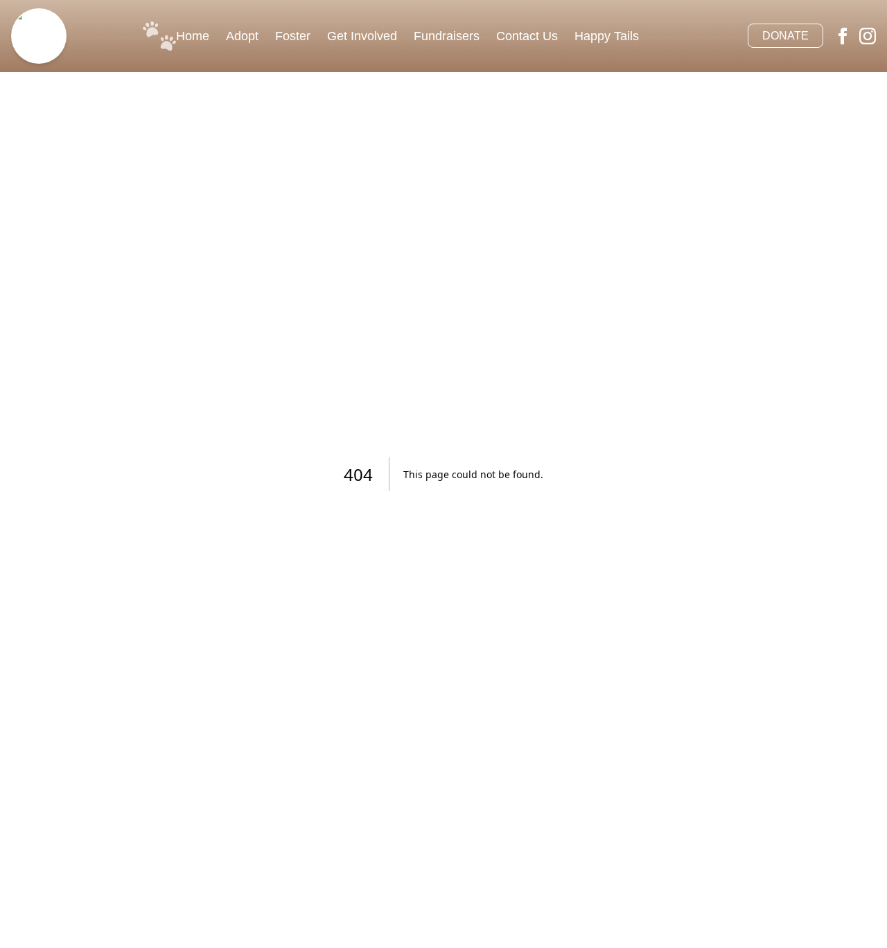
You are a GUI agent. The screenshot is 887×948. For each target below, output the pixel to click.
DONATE (785, 36)
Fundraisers (447, 36)
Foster (292, 36)
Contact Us (527, 36)
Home (192, 36)
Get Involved (362, 36)
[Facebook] (842, 36)
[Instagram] (867, 36)
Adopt (242, 36)
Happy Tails (606, 36)
